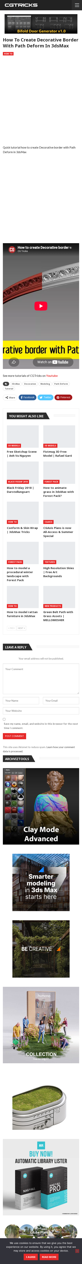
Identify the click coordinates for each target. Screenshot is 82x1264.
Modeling (45, 384)
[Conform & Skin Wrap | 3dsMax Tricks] (23, 513)
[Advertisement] (41, 100)
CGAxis (48, 522)
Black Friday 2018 (18, 481)
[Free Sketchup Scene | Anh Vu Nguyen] (23, 436)
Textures (50, 562)
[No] (77, 1251)
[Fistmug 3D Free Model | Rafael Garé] (59, 436)
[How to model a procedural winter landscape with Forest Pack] (23, 553)
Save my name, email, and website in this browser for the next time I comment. (41, 725)
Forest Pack (51, 481)
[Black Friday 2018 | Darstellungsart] (23, 472)
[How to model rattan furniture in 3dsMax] (23, 597)
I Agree (30, 1257)
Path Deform (61, 384)
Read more (49, 1257)
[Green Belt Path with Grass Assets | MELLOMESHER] (59, 597)
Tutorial (9, 388)
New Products (53, 606)
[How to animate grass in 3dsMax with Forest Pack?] (59, 472)
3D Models (14, 445)
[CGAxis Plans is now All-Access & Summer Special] (59, 513)
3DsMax (16, 384)
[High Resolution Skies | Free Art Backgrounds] (59, 553)
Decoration (30, 384)
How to (8, 53)
